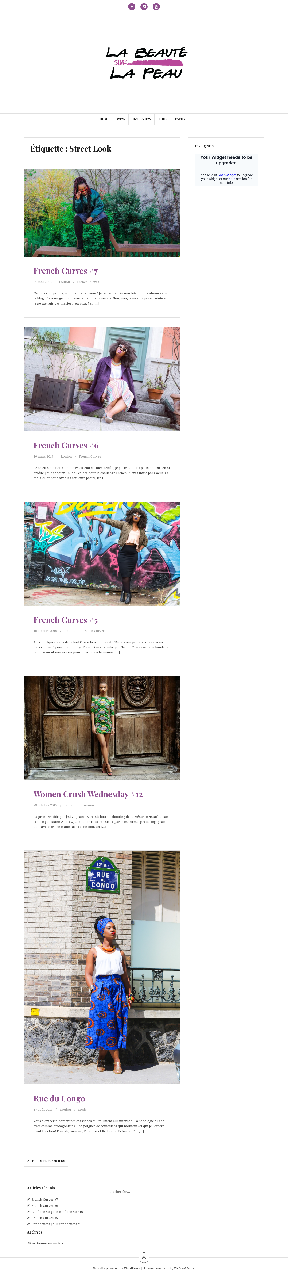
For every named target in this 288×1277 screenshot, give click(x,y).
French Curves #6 (66, 445)
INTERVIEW (142, 119)
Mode (82, 1109)
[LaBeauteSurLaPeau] (144, 63)
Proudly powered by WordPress (116, 1268)
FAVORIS (181, 119)
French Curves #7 (66, 270)
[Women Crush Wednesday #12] (101, 729)
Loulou (64, 282)
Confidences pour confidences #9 (56, 1224)
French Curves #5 (66, 619)
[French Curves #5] (101, 554)
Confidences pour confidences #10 (57, 1211)
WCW (121, 119)
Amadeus (162, 1268)
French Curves (88, 282)
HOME (104, 119)
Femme (88, 805)
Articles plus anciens (46, 1161)
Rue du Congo (59, 1098)
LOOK (163, 119)
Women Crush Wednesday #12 (88, 793)
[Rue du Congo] (101, 958)
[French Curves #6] (101, 380)
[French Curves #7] (101, 215)
